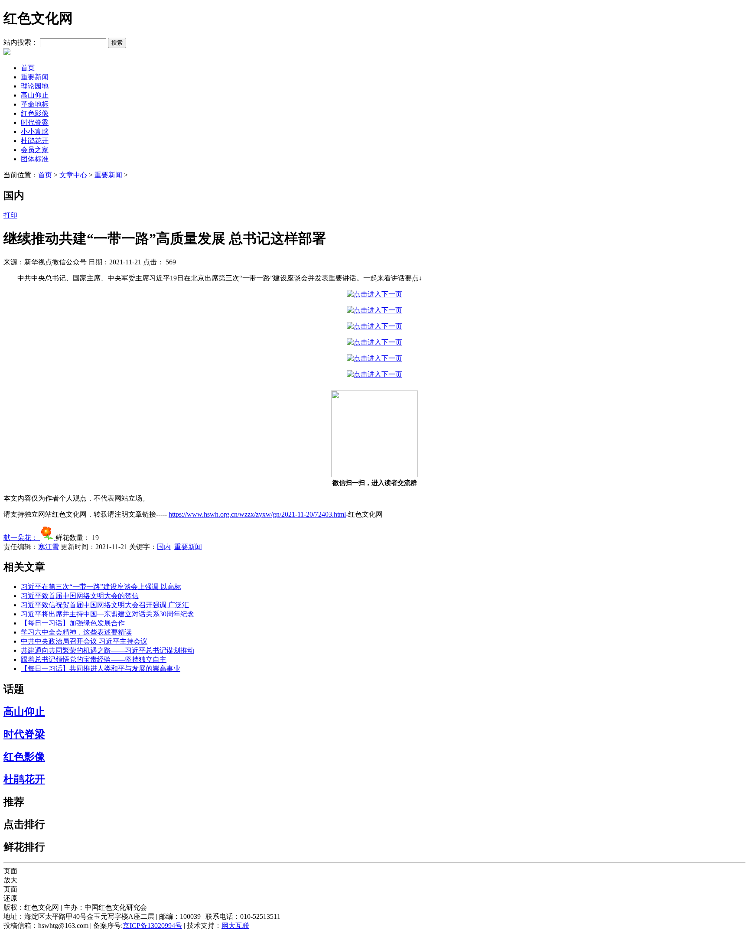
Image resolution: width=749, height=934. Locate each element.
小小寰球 (35, 131)
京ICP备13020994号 (152, 925)
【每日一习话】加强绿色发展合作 (73, 623)
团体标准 (35, 159)
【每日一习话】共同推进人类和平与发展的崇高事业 (100, 668)
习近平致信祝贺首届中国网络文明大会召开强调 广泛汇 (105, 605)
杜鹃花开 (35, 140)
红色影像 (35, 113)
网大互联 (235, 925)
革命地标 (35, 104)
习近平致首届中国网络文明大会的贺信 (80, 595)
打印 (10, 215)
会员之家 (35, 149)
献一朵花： (21, 537)
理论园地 (35, 86)
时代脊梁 (35, 122)
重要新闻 (35, 77)
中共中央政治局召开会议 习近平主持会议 (84, 641)
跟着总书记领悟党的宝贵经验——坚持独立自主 (93, 659)
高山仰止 (35, 95)
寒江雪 (48, 546)
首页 (28, 68)
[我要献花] (47, 537)
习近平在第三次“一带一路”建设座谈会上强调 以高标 (101, 586)
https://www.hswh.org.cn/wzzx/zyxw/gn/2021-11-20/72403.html (257, 514)
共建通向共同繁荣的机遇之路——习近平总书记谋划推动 (107, 650)
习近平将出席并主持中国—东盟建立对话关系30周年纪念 (107, 614)
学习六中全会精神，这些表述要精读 (76, 632)
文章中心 (73, 175)
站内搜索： (20, 42)
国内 (164, 546)
